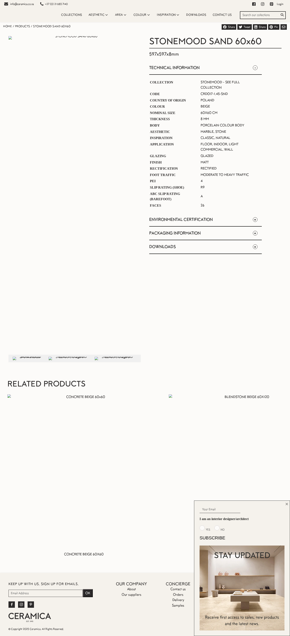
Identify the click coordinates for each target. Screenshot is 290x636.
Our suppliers (131, 594)
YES (208, 529)
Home (7, 26)
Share (231, 27)
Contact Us (222, 15)
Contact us (178, 589)
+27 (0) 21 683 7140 (56, 4)
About (131, 589)
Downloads (196, 15)
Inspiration (166, 15)
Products (22, 26)
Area (119, 15)
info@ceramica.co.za (22, 4)
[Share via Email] (283, 27)
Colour (140, 15)
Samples (178, 605)
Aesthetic (97, 15)
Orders (178, 594)
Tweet (247, 27)
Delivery (178, 600)
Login (280, 4)
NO (223, 529)
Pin (276, 27)
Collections (71, 15)
